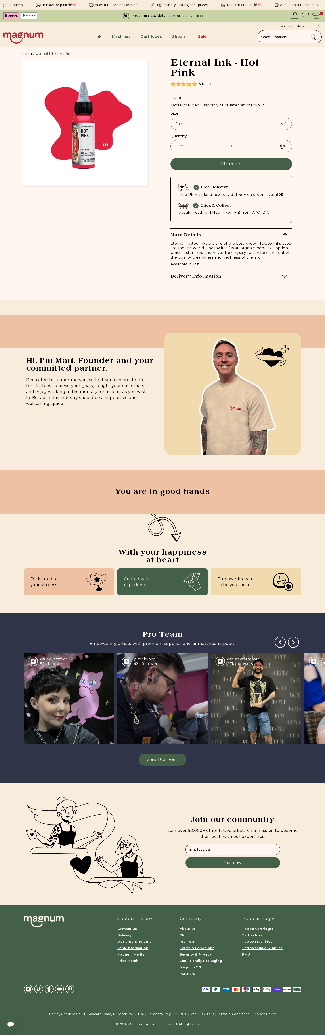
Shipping (209, 105)
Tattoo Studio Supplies (262, 948)
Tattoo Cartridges (258, 929)
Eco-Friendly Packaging (201, 961)
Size (174, 113)
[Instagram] (28, 989)
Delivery (124, 935)
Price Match (128, 961)
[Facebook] (49, 988)
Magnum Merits (131, 954)
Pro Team (188, 942)
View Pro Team (162, 759)
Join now (233, 862)
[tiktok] (38, 988)
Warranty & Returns (134, 942)
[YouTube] (59, 988)
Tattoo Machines (257, 942)
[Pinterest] (69, 988)
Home (27, 53)
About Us (188, 929)
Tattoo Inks (252, 935)
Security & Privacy (195, 954)
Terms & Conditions (197, 948)
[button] (99, 36)
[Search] (313, 37)
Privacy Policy (264, 1014)
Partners (187, 974)
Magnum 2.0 (190, 967)
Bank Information (133, 948)
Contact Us (127, 929)
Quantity (178, 136)
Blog (184, 935)
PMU (246, 954)
